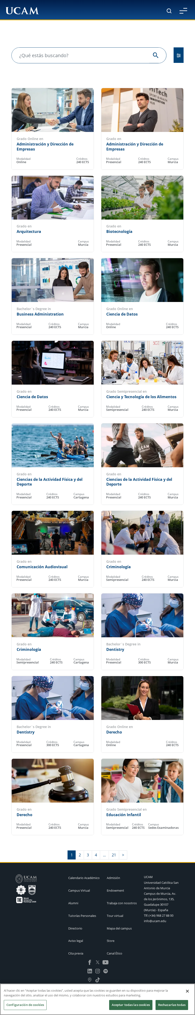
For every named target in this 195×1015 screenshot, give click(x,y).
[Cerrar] (187, 991)
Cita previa (75, 953)
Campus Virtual (79, 890)
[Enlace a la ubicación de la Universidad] (90, 979)
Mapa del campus (119, 928)
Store (110, 941)
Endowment (115, 890)
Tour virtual (115, 916)
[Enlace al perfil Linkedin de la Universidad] (90, 970)
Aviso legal (75, 941)
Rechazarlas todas (171, 1005)
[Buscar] (169, 10)
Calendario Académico (84, 878)
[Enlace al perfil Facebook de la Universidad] (90, 962)
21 (114, 855)
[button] (183, 11)
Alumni (73, 903)
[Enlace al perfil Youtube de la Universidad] (105, 962)
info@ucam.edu (155, 921)
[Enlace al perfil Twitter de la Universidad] (98, 962)
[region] (97, 999)
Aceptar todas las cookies (131, 1005)
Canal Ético (114, 953)
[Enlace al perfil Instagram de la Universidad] (98, 970)
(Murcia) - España (156, 910)
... (104, 855)
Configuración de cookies (25, 1005)
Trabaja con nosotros (122, 903)
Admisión (113, 878)
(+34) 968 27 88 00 (161, 915)
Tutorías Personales (82, 916)
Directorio (75, 928)
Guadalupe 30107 (156, 904)
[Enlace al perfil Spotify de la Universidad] (105, 970)
